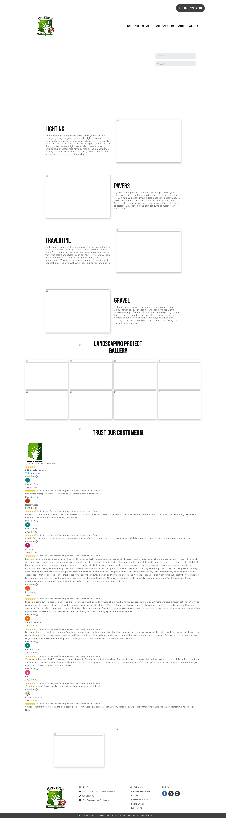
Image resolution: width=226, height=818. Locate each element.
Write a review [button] (32, 473)
